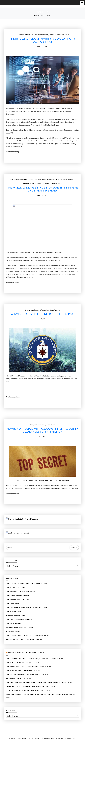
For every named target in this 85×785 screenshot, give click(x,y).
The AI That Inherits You (15, 587)
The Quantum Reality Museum (17, 595)
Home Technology (53, 179)
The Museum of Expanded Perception (20, 591)
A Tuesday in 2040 (13, 631)
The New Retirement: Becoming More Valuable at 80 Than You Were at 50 (34, 682)
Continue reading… (14, 151)
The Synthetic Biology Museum (18, 599)
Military (45, 35)
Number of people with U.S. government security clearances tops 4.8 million (42, 430)
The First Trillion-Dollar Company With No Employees (26, 583)
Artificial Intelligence (26, 35)
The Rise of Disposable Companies (19, 619)
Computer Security (26, 179)
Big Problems (15, 179)
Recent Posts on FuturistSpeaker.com (26, 653)
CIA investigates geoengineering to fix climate (42, 314)
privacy (39, 184)
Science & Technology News (59, 35)
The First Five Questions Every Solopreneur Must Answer (27, 635)
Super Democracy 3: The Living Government (23, 690)
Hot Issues (64, 179)
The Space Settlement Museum (18, 670)
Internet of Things (29, 184)
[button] (82, 3)
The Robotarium (12, 603)
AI (17, 35)
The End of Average (13, 623)
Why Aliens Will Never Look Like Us (19, 627)
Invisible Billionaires (13, 678)
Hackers (37, 179)
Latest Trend (50, 425)
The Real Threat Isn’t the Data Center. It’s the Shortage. (26, 607)
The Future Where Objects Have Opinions (22, 674)
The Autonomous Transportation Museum (22, 666)
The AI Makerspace (13, 611)
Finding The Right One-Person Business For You (24, 639)
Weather (57, 310)
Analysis (33, 425)
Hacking (43, 179)
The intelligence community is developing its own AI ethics (42, 40)
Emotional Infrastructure (15, 615)
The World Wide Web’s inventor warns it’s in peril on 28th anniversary (42, 189)
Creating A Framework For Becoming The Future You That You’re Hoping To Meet (37, 694)
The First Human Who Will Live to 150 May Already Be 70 (28, 658)
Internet (71, 179)
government (38, 35)
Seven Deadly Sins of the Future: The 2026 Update (25, 686)
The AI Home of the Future (16, 662)
